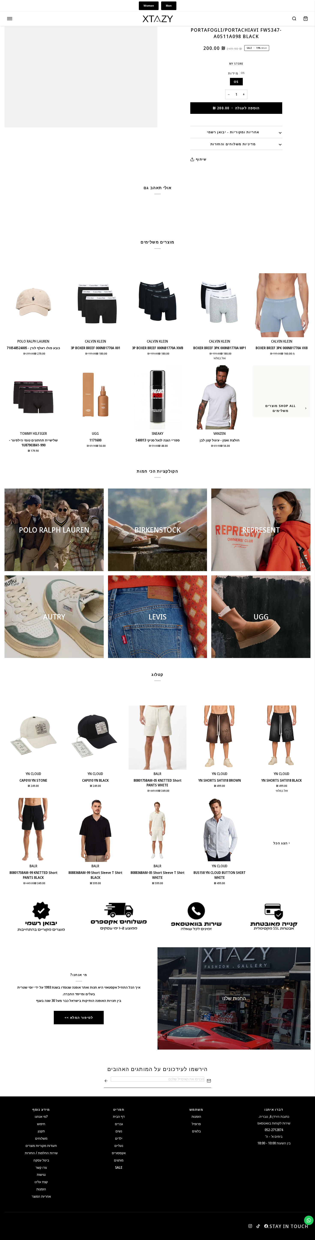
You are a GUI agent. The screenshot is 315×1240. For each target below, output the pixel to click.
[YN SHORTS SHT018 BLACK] (281, 737)
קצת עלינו (41, 1182)
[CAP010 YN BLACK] (95, 737)
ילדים (118, 1138)
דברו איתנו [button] (273, 1109)
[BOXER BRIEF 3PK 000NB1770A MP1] (220, 305)
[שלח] (106, 1081)
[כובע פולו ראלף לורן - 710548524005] (33, 305)
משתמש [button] (196, 1109)
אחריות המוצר (41, 1196)
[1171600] (95, 397)
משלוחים (41, 1138)
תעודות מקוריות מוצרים (41, 1145)
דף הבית (118, 1116)
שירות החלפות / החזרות (41, 1153)
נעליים (118, 1145)
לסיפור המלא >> (78, 1017)
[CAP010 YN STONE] (33, 737)
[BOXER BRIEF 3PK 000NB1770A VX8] (281, 305)
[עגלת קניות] (306, 19)
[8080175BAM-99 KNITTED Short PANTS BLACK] (33, 830)
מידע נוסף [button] (41, 1109)
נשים (119, 1131)
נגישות (41, 1174)
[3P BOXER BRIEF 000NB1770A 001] (95, 305)
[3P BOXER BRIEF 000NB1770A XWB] (157, 305)
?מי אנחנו (41, 1116)
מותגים (118, 1160)
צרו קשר (41, 1167)
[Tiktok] (258, 1226)
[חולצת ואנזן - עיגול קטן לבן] (220, 397)
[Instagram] (250, 1226)
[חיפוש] (294, 19)
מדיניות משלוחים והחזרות (233, 144)
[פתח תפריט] (9, 18)
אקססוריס (119, 1153)
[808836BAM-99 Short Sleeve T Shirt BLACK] (95, 830)
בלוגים (196, 1131)
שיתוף (201, 159)
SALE (118, 1167)
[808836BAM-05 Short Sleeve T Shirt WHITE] (157, 830)
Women (149, 5)
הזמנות (41, 1189)
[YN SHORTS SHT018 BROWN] (220, 737)
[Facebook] (266, 1226)
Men (169, 5)
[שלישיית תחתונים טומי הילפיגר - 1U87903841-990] (33, 397)
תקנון (41, 1131)
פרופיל (196, 1124)
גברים (119, 1124)
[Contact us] (309, 1220)
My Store (236, 63)
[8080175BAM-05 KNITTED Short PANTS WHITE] (157, 737)
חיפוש (41, 1124)
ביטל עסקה (41, 1160)
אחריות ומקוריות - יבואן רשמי (233, 132)
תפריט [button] (118, 1109)
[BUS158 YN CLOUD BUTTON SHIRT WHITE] (220, 830)
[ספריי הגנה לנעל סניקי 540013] (157, 397)
